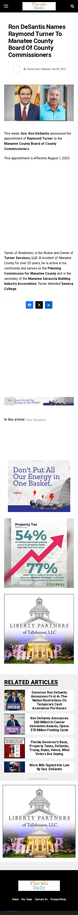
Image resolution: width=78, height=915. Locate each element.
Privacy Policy (58, 899)
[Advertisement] (39, 205)
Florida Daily (33, 69)
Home (15, 899)
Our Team (26, 899)
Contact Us (41, 899)
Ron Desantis (36, 420)
